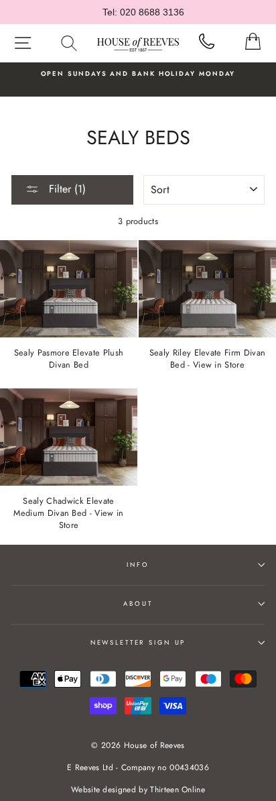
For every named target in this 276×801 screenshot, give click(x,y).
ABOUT (137, 603)
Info (138, 565)
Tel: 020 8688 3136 (143, 12)
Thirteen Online (177, 790)
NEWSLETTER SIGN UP (138, 642)
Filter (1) (66, 189)
